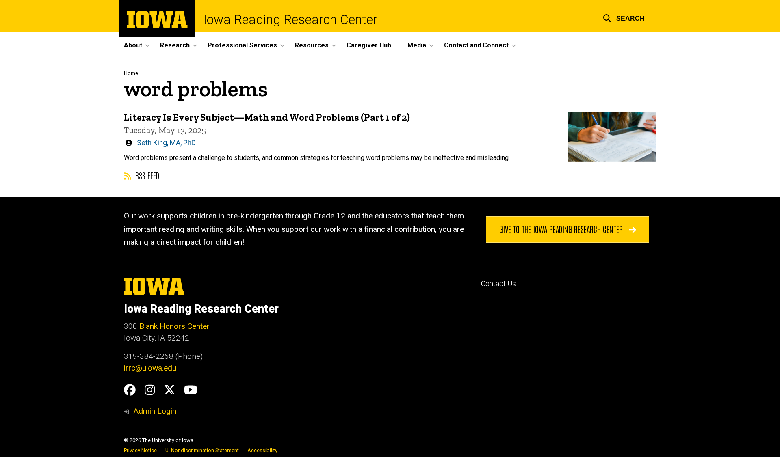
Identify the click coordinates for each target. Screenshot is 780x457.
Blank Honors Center (174, 326)
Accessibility (262, 450)
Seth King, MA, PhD (166, 143)
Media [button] (416, 45)
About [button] (133, 45)
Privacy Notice (140, 450)
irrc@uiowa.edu (150, 368)
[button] (624, 17)
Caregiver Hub (369, 45)
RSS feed (146, 175)
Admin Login (154, 411)
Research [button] (175, 45)
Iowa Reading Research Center (290, 19)
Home (131, 73)
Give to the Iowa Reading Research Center (562, 229)
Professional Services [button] (242, 45)
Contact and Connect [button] (476, 45)
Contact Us (498, 284)
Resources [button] (312, 45)
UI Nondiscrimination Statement (202, 450)
